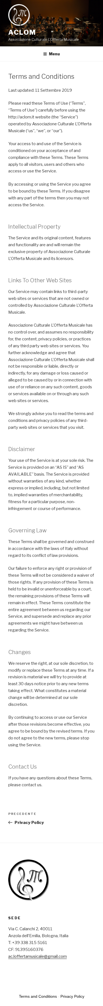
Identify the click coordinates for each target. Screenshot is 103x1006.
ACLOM (22, 32)
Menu (54, 53)
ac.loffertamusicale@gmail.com (37, 956)
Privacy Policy (72, 996)
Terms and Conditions (38, 996)
